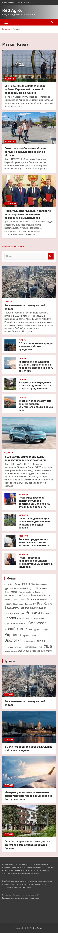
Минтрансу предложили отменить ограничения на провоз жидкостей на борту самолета (36, 366)
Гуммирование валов (13, 246)
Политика (28, 604)
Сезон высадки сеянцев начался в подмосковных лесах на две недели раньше (34, 523)
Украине (25, 635)
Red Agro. (12, 10)
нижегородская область (13, 647)
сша (48, 646)
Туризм (8, 302)
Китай (19, 595)
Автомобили (9, 584)
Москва (7, 600)
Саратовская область (15, 623)
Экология (10, 79)
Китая (27, 595)
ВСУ (35, 588)
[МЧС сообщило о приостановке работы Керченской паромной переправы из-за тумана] (29, 66)
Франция (34, 636)
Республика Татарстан (14, 613)
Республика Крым (35, 607)
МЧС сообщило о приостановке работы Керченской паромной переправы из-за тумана (25, 89)
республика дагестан (33, 647)
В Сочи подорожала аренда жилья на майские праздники (35, 346)
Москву (22, 600)
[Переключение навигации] (6, 22)
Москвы (33, 599)
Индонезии (9, 595)
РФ (34, 604)
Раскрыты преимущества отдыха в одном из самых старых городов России (35, 385)
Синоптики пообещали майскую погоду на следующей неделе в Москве (25, 152)
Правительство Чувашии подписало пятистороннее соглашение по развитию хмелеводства (27, 214)
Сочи (29, 629)
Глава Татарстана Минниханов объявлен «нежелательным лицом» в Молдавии (36, 562)
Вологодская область (26, 592)
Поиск (51, 256)
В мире (14, 592)
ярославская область (41, 650)
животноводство (29, 641)
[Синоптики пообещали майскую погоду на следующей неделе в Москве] (29, 128)
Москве (15, 600)
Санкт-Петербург (39, 619)
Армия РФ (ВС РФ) (25, 584)
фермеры (23, 650)
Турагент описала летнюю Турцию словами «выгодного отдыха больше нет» (36, 405)
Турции (36, 629)
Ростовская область (24, 619)
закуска (41, 640)
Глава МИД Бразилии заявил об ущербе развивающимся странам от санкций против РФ (35, 502)
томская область (10, 651)
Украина (12, 634)
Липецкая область (40, 595)
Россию (45, 613)
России (32, 612)
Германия (39, 592)
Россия (10, 618)
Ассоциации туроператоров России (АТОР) (25, 586)
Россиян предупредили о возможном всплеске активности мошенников (34, 542)
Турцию (45, 629)
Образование (18, 604)
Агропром (10, 204)
